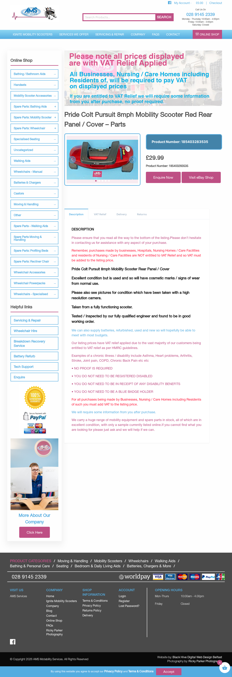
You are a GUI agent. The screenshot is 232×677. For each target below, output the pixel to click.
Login (122, 596)
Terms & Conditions (95, 600)
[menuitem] (32, 34)
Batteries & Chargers (27, 182)
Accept (168, 672)
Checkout (215, 3)
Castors (19, 193)
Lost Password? (129, 605)
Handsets (20, 84)
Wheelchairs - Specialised (31, 294)
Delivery (122, 214)
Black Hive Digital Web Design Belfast (197, 657)
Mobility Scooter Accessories (33, 95)
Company (138, 34)
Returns (142, 214)
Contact (173, 34)
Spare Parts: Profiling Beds (31, 250)
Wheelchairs (138, 561)
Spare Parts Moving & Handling (28, 238)
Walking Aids (22, 160)
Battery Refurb (24, 356)
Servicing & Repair (109, 34)
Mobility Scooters (108, 561)
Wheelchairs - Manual (28, 171)
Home (50, 596)
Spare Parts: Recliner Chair (31, 261)
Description (76, 214)
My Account (182, 3)
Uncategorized (23, 150)
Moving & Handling (26, 204)
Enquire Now (163, 177)
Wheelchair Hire (25, 331)
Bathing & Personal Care (30, 566)
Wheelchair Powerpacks (29, 283)
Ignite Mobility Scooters (32, 34)
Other (17, 215)
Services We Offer (73, 34)
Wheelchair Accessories (29, 272)
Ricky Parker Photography (205, 661)
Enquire (19, 377)
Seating (62, 566)
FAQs (155, 34)
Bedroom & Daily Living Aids (98, 566)
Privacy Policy (91, 605)
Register (124, 601)
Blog (49, 610)
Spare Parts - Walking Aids (31, 226)
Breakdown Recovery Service (29, 343)
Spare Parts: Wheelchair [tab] (29, 128)
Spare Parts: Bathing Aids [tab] (30, 106)
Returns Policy (91, 610)
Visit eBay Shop (201, 177)
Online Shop (209, 34)
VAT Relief (100, 214)
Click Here (34, 532)
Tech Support (24, 367)
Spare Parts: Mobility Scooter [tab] (32, 117)
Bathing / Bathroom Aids (29, 73)
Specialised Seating (27, 139)
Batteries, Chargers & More (149, 566)
